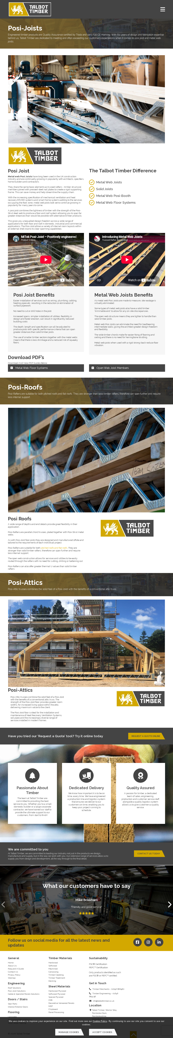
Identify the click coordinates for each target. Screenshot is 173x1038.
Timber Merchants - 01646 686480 (108, 989)
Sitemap (12, 978)
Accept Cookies (102, 1032)
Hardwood (53, 962)
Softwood (52, 966)
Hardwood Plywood (57, 991)
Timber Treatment (56, 978)
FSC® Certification (98, 964)
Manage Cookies (69, 1032)
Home (11, 962)
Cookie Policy (100, 1021)
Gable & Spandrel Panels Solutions (23, 994)
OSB (50, 1000)
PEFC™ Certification (98, 967)
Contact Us (13, 972)
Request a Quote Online (146, 736)
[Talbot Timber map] (147, 980)
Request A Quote (16, 969)
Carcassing (53, 972)
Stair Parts (12, 1004)
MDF (50, 1006)
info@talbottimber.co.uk (103, 1001)
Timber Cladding (56, 975)
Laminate (12, 1017)
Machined (53, 969)
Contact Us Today (148, 853)
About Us (12, 966)
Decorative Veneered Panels (61, 1003)
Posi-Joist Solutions (17, 991)
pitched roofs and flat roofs (54, 548)
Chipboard (53, 1009)
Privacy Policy (14, 975)
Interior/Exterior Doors (18, 1007)
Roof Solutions (14, 988)
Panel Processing (56, 1012)
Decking (52, 981)
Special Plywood (55, 997)
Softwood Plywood (56, 994)
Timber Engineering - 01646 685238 (103, 995)
